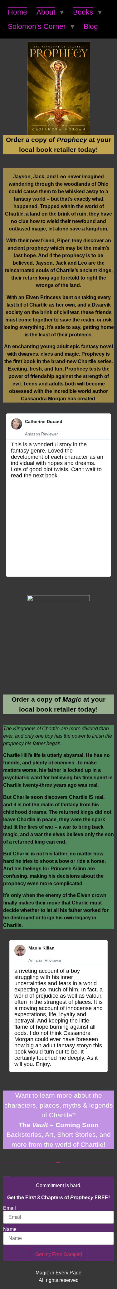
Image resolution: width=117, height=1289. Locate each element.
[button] (8, 495)
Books (83, 12)
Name (10, 1229)
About (46, 12)
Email (9, 1208)
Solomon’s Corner (37, 26)
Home (17, 12)
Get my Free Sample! (58, 1254)
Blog (91, 26)
